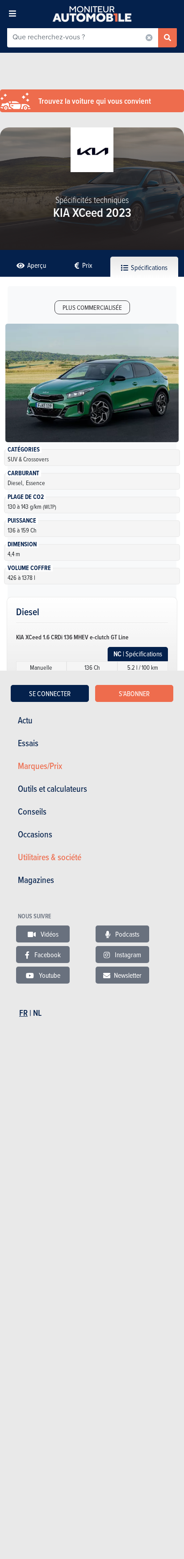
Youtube (49, 975)
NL (37, 1013)
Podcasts (126, 934)
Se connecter (50, 693)
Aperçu (36, 265)
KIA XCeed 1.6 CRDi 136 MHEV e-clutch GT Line (72, 637)
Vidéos (49, 934)
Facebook (47, 954)
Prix (86, 265)
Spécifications (148, 267)
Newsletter (128, 975)
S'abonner (134, 693)
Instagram (127, 954)
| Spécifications (137, 654)
